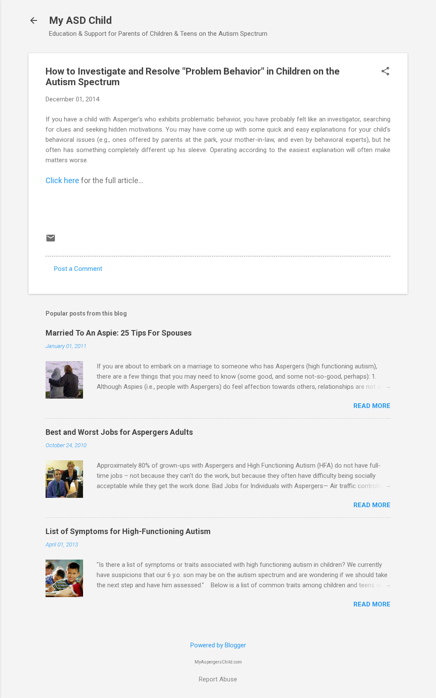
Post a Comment (78, 269)
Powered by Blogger (218, 645)
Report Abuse (218, 679)
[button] (385, 72)
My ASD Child (80, 20)
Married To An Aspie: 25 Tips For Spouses (119, 332)
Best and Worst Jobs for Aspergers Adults (119, 432)
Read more (371, 406)
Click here (62, 180)
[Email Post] (51, 241)
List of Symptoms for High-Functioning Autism (128, 531)
